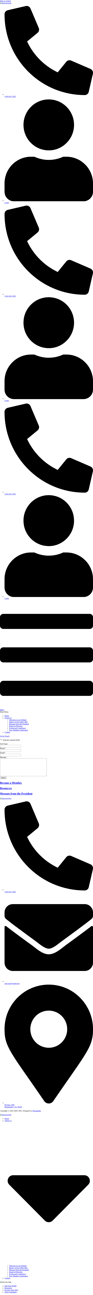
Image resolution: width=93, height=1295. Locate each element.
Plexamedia (37, 1111)
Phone (2, 748)
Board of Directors (15, 726)
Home (7, 716)
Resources (8, 1288)
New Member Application (18, 730)
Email (2, 753)
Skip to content (5, 1)
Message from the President (19, 724)
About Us (8, 718)
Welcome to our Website (18, 720)
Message (3, 757)
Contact (7, 732)
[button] (46, 712)
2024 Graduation (11, 1292)
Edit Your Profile (11, 1286)
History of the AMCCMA (18, 722)
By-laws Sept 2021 (11, 1290)
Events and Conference (17, 728)
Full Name (4, 744)
